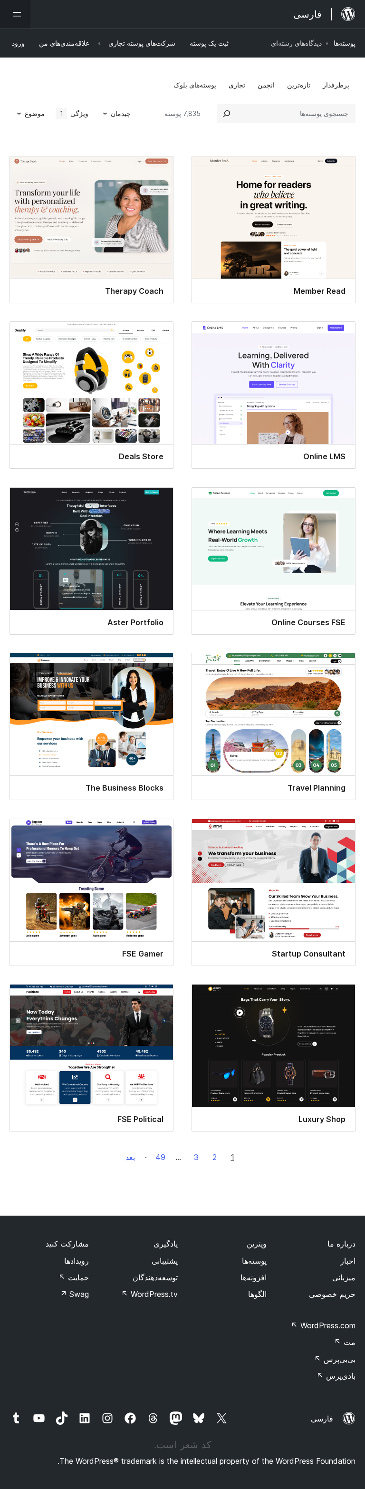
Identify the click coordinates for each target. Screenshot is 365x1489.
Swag (74, 1294)
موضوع (35, 113)
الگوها (257, 1294)
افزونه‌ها (253, 1277)
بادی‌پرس (336, 1376)
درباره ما (341, 1243)
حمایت (73, 1277)
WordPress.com (323, 1325)
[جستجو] (226, 113)
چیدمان (121, 113)
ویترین (257, 1243)
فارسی (322, 1418)
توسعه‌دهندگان (155, 1277)
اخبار (347, 1261)
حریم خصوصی (332, 1294)
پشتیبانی (165, 1261)
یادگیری (166, 1243)
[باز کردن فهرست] (15, 14)
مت (344, 1342)
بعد (130, 1157)
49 (160, 1157)
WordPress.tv (149, 1294)
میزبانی (343, 1277)
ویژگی (74, 113)
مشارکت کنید (67, 1243)
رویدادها (76, 1261)
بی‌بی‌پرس (334, 1359)
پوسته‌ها (344, 43)
